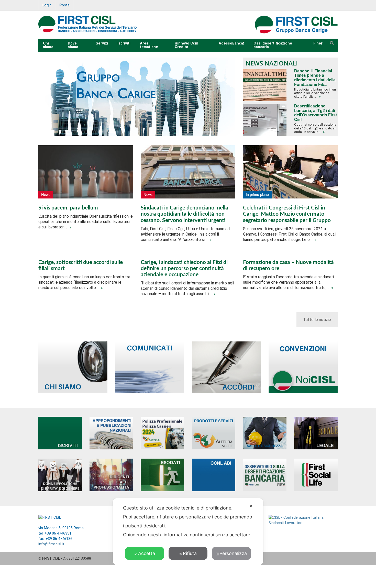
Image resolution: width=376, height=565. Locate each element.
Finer (318, 43)
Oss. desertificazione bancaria (272, 45)
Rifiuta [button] (190, 553)
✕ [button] (251, 505)
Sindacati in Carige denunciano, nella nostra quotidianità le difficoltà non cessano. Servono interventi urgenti (184, 214)
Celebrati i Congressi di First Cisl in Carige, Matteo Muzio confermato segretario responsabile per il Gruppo (287, 214)
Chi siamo (48, 45)
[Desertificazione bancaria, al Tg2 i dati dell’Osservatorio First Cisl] (264, 120)
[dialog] (188, 531)
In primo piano (257, 195)
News (45, 195)
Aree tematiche (149, 45)
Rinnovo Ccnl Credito (186, 45)
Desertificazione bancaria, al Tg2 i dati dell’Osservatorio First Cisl (315, 113)
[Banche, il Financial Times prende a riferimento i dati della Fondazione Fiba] (264, 85)
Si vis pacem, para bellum (68, 208)
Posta (64, 5)
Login (46, 5)
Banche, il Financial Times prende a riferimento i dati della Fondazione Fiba (315, 78)
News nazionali (272, 63)
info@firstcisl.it (51, 544)
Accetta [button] (146, 553)
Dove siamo (73, 45)
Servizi (102, 43)
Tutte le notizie (317, 319)
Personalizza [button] (233, 553)
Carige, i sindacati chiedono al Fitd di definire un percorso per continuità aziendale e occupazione (184, 268)
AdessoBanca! (231, 43)
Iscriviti (123, 43)
